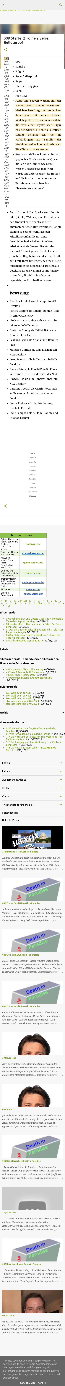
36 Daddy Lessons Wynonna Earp (24, 640)
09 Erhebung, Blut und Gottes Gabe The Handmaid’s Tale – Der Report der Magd (34, 620)
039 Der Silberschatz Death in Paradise (21, 1161)
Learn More (27, 1382)
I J (50, 600)
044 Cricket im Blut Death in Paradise (20, 955)
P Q (18, 603)
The (39, 603)
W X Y (58, 603)
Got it (42, 1382)
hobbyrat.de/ (33, 544)
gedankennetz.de (33, 562)
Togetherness (9, 1212)
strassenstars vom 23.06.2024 (22, 701)
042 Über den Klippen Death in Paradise (21, 1264)
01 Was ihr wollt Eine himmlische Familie (28, 734)
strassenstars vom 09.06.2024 (22, 703)
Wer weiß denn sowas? (18, 692)
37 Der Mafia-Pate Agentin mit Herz (20, 852)
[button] (5, 50)
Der (20, 600)
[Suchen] (61, 5)
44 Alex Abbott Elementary (20, 675)
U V (47, 603)
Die (25, 600)
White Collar (8, 1315)
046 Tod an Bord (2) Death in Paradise (21, 903)
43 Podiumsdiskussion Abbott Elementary (29, 677)
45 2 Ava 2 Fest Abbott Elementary (25, 672)
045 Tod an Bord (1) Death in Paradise (21, 1006)
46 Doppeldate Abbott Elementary (24, 669)
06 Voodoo (7, 1109)
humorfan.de (33, 573)
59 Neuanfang (9, 1058)
